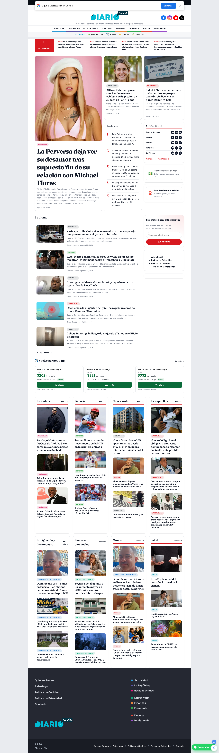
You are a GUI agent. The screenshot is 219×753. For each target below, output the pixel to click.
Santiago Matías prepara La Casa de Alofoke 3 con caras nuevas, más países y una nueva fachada (52, 445)
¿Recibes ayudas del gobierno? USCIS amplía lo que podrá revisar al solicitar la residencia (52, 624)
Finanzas (120, 29)
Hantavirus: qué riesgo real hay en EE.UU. (164, 615)
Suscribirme (164, 242)
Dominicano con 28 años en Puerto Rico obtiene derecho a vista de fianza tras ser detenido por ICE (52, 588)
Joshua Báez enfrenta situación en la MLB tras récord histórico (87, 511)
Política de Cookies (47, 692)
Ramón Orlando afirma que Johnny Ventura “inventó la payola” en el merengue (51, 514)
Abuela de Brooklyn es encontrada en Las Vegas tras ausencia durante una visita (128, 484)
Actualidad (59, 29)
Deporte (146, 29)
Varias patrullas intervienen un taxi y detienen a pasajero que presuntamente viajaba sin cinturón (125, 155)
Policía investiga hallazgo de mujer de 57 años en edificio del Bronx (102, 335)
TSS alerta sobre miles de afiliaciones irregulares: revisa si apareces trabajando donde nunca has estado (90, 625)
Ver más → (64, 402)
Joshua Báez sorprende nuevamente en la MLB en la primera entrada (89, 443)
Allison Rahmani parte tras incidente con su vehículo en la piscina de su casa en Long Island (103, 44)
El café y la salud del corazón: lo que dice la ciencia (164, 582)
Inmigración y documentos (49, 579)
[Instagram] (169, 17)
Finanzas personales (84, 579)
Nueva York (107, 29)
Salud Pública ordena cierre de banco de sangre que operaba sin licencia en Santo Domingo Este (135, 45)
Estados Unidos (90, 29)
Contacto (40, 704)
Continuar (168, 5)
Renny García (72, 322)
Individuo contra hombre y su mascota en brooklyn (128, 515)
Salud (154, 575)
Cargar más (43, 353)
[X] (181, 17)
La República (74, 29)
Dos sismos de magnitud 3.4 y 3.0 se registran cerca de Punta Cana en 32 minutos (125, 200)
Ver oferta (59, 385)
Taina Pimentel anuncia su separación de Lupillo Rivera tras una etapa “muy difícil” (51, 481)
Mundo (117, 477)
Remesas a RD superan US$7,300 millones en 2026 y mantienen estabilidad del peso (90, 660)
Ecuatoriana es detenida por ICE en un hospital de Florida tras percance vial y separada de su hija (128, 654)
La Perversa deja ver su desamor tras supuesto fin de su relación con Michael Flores (71, 44)
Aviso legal (41, 686)
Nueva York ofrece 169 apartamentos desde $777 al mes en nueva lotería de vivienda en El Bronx (128, 447)
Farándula (134, 29)
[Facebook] (163, 17)
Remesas (138, 34)
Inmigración (160, 29)
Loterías (124, 34)
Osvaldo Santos (73, 245)
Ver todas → (179, 361)
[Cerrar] (180, 6)
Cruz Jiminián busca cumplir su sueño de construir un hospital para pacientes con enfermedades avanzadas (165, 485)
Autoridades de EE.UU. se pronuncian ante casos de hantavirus (164, 647)
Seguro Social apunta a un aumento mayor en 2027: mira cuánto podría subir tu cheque (89, 588)
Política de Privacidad (48, 698)
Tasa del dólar (95, 34)
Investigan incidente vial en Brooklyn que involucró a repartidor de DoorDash (125, 185)
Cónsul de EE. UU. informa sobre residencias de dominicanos (50, 657)
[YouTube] (175, 17)
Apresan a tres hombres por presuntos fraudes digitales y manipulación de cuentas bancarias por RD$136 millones (165, 522)
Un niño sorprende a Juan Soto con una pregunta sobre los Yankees (90, 477)
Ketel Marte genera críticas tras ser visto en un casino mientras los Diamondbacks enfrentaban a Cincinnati (125, 171)
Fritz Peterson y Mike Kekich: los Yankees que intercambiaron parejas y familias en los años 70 (168, 45)
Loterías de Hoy (154, 125)
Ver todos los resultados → (157, 159)
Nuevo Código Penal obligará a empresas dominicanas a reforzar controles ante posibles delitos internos (165, 447)
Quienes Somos (44, 680)
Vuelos (111, 34)
